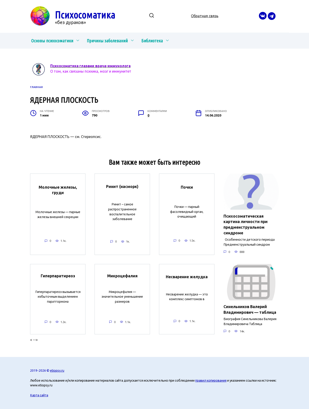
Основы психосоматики (52, 40)
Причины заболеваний (107, 40)
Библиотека (152, 40)
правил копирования (210, 380)
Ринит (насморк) (122, 186)
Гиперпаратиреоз (58, 276)
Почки (187, 187)
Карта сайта (39, 395)
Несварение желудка (187, 276)
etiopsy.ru (57, 370)
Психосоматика (85, 14)
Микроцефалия (122, 276)
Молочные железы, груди (58, 190)
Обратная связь (204, 16)
